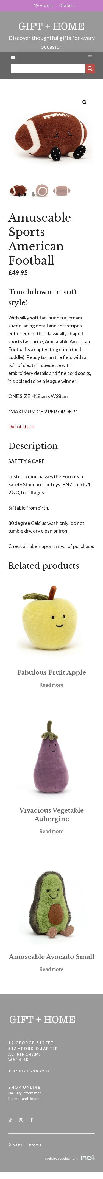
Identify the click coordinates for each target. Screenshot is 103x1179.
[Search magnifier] (90, 68)
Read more (51, 685)
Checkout (67, 5)
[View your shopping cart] (13, 56)
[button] (85, 102)
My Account (43, 5)
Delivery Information (24, 1093)
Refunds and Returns (24, 1098)
